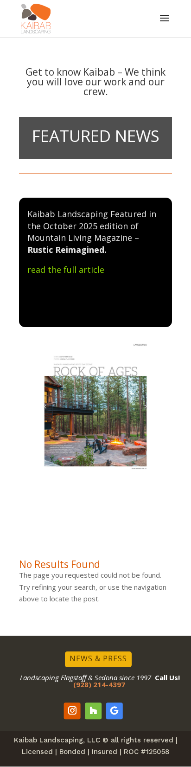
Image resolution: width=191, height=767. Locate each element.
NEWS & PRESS (98, 658)
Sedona (106, 677)
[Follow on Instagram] (72, 711)
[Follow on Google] (114, 711)
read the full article (65, 269)
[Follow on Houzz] (93, 711)
